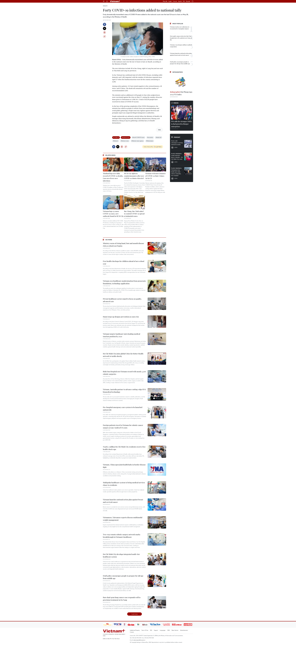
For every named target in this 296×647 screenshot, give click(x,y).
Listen (175, 147)
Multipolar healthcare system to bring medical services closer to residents (124, 483)
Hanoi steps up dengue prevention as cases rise (121, 317)
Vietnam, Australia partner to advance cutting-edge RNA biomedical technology (124, 390)
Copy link (104, 36)
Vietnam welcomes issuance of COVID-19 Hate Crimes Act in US (155, 175)
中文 (184, 1)
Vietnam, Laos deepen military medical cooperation (181, 45)
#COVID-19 (116, 137)
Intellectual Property (135, 630)
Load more (135, 614)
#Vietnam (115, 141)
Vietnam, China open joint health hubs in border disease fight (124, 465)
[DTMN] (176, 624)
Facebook (104, 24)
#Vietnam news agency (137, 141)
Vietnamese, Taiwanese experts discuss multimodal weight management (122, 518)
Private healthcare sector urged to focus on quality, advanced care (122, 300)
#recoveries (150, 137)
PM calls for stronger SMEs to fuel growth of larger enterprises (181, 124)
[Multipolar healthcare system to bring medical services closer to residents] (157, 487)
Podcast (177, 137)
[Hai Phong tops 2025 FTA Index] (181, 82)
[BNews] (138, 624)
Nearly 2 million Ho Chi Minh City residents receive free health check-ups (124, 448)
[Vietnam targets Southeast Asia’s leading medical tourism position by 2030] (157, 339)
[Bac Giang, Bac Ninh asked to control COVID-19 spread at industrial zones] (134, 202)
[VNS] (155, 624)
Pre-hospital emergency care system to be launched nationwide (122, 408)
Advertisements (184, 630)
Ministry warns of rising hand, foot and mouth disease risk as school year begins (123, 244)
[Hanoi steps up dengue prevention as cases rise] (157, 321)
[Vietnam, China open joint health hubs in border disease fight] (157, 469)
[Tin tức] (131, 624)
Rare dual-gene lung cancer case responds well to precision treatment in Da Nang (121, 598)
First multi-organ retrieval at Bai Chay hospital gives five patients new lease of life (181, 38)
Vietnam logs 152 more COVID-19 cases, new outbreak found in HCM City (113, 213)
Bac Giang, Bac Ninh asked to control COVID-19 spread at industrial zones (134, 213)
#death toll (158, 137)
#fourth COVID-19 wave (138, 137)
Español (180, 1)
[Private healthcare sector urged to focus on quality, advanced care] (157, 304)
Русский (188, 1)
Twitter (104, 28)
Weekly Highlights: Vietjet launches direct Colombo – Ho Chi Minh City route (177, 156)
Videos (175, 103)
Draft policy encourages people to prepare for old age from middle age (123, 577)
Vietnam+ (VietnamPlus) (115, 1)
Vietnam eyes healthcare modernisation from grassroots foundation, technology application (124, 282)
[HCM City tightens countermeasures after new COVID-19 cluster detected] (134, 164)
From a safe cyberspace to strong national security (177, 142)
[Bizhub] (145, 624)
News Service (175, 630)
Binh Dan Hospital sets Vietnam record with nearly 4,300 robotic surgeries (124, 372)
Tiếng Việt (165, 1)
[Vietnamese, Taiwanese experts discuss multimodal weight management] (157, 522)
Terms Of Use (145, 630)
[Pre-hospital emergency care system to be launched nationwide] (157, 412)
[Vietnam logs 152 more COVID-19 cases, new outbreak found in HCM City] (113, 202)
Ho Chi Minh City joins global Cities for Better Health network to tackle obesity (123, 354)
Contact (132, 632)
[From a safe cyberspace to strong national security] (188, 144)
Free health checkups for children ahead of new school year (123, 262)
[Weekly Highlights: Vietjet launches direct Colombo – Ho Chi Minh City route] (188, 156)
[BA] (188, 624)
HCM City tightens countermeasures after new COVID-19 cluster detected (134, 175)
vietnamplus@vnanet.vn (139, 640)
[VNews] (124, 624)
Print (104, 32)
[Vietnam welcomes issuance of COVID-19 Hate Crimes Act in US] (155, 164)
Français (175, 1)
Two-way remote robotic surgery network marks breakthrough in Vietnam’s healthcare (121, 535)
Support (156, 630)
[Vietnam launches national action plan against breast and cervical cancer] (157, 504)
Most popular (177, 24)
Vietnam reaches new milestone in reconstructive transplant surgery (179, 28)
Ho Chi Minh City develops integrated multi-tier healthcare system (121, 555)
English (170, 1)
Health (105, 6)
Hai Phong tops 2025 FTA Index (181, 93)
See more (108, 240)
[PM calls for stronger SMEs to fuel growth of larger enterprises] (181, 112)
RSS (151, 630)
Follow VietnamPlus (148, 146)
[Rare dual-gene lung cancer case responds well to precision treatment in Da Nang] (157, 602)
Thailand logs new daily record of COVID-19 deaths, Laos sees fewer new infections (113, 177)
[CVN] (166, 624)
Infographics (177, 72)
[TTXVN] (117, 624)
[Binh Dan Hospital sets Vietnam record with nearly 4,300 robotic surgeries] (157, 376)
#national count (126, 137)
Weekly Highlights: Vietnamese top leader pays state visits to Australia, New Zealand (176, 171)
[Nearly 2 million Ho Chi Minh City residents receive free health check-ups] (157, 451)
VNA (168, 630)
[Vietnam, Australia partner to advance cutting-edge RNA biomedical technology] (157, 394)
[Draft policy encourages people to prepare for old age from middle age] (157, 581)
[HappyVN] (107, 624)
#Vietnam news (125, 141)
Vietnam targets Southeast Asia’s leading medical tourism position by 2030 (121, 335)
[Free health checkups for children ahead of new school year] (157, 266)
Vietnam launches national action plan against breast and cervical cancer (123, 500)
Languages (162, 630)
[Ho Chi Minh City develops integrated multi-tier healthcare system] (157, 559)
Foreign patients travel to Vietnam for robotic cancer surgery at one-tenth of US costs (123, 426)
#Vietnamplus (149, 141)
